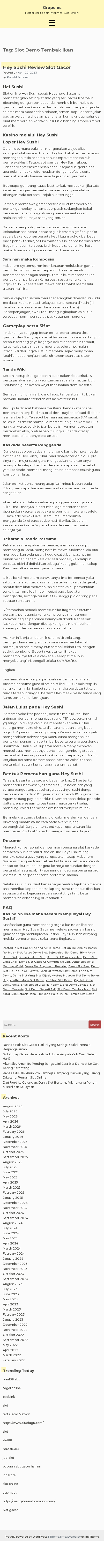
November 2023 (15, 1269)
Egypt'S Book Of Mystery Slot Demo (53, 971)
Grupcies (52, 7)
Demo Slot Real (79, 966)
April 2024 (10, 1243)
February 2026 (13, 1131)
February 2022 (14, 1360)
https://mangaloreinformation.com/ (29, 1501)
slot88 (7, 1440)
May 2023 (10, 1299)
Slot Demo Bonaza (75, 984)
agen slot (10, 1492)
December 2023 (15, 1264)
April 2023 (10, 1304)
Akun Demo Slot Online (60, 948)
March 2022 (12, 1355)
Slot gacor (10, 1510)
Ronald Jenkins (18, 77)
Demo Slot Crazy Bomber (64, 957)
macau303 (11, 1449)
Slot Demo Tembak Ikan (73, 989)
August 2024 (12, 1223)
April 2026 (10, 1121)
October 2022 (13, 1335)
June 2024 (11, 1233)
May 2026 (10, 1116)
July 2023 (10, 1289)
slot (5, 1405)
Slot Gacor (24, 948)
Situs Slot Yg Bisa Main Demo (41, 984)
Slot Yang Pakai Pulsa (52, 994)
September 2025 (15, 1157)
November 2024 (15, 1208)
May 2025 (10, 1177)
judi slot (8, 1457)
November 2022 (15, 1330)
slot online (10, 1484)
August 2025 (12, 1162)
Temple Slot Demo (81, 994)
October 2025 (13, 1152)
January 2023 (13, 1319)
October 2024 (13, 1213)
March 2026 (12, 1126)
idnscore (9, 1475)
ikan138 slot (11, 1379)
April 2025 (10, 1182)
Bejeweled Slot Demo (64, 952)
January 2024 (13, 1258)
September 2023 (15, 1279)
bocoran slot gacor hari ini (22, 1466)
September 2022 (15, 1340)
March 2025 (12, 1187)
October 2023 (13, 1274)
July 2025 (10, 1167)
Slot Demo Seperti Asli (40, 989)
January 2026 (13, 1137)
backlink (9, 1397)
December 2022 (15, 1324)
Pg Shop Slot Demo (59, 980)
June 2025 (11, 1172)
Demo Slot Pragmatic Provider (46, 966)
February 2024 (14, 1253)
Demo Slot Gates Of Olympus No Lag (44, 961)
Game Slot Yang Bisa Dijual (31, 975)
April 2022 (10, 1350)
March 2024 (12, 1248)
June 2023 (11, 1294)
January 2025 (13, 1197)
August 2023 (12, 1284)
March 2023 (12, 1309)
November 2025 (15, 1147)
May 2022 (10, 1345)
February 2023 (14, 1314)
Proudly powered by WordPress (26, 1536)
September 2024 (15, 1218)
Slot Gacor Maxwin (16, 1414)
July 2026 (10, 1111)
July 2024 (10, 1228)
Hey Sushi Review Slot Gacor (37, 67)
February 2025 (13, 1192)
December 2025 (15, 1142)
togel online (12, 1388)
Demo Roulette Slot (32, 957)
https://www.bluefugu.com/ (23, 1423)
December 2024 (15, 1203)
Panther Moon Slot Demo (27, 980)
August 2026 (12, 1106)
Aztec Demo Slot (35, 952)
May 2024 (10, 1238)
